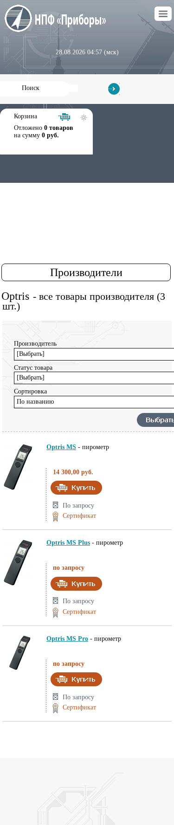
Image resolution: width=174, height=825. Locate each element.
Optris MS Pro (67, 638)
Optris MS (61, 447)
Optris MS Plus (68, 542)
